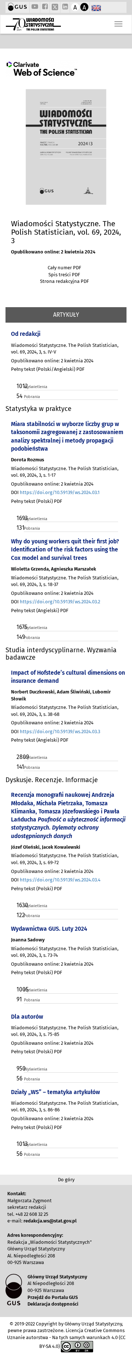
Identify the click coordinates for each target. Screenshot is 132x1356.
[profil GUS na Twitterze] (55, 8)
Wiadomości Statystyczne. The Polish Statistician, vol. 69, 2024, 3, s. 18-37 (64, 581)
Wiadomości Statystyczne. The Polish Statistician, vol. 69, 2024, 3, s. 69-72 (64, 859)
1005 (19, 989)
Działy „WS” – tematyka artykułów (55, 1092)
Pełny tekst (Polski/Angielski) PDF (47, 369)
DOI (55, 492)
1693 (19, 518)
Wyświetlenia (35, 386)
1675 (19, 627)
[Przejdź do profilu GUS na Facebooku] (45, 7)
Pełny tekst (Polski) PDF (36, 501)
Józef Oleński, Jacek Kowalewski (45, 847)
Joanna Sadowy (28, 940)
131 (19, 527)
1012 (19, 386)
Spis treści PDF (64, 274)
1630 (19, 905)
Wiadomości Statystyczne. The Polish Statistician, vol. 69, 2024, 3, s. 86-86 (64, 1106)
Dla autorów (27, 1016)
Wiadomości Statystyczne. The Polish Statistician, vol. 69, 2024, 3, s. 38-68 (64, 710)
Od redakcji (25, 333)
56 (19, 1078)
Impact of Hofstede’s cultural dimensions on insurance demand (68, 676)
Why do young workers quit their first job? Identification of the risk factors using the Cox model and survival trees (65, 549)
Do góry (66, 1179)
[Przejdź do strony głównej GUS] (17, 7)
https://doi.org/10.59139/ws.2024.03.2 (60, 601)
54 (19, 396)
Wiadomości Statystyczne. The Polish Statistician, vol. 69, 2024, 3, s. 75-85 (64, 1031)
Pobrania (32, 396)
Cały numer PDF (64, 267)
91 (19, 999)
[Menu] (118, 24)
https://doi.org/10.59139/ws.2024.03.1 (60, 492)
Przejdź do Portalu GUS (52, 1297)
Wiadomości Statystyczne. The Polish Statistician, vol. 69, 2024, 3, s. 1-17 (64, 472)
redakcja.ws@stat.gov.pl (50, 1221)
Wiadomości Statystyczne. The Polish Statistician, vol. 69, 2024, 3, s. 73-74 (64, 952)
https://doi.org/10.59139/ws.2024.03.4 (60, 880)
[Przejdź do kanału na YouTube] (35, 7)
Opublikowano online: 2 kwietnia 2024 (53, 252)
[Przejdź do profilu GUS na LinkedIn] (65, 7)
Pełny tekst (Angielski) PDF (39, 610)
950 (19, 1068)
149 (19, 636)
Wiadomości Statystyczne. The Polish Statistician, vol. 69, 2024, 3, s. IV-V (64, 348)
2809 (19, 756)
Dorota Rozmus (27, 459)
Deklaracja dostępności (52, 1304)
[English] (96, 8)
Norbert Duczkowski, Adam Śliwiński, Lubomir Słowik (61, 695)
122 (19, 915)
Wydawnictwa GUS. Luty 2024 (49, 928)
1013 (19, 1143)
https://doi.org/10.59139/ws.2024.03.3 (60, 731)
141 (19, 766)
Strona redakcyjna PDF (64, 281)
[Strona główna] (33, 24)
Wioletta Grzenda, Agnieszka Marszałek (53, 569)
